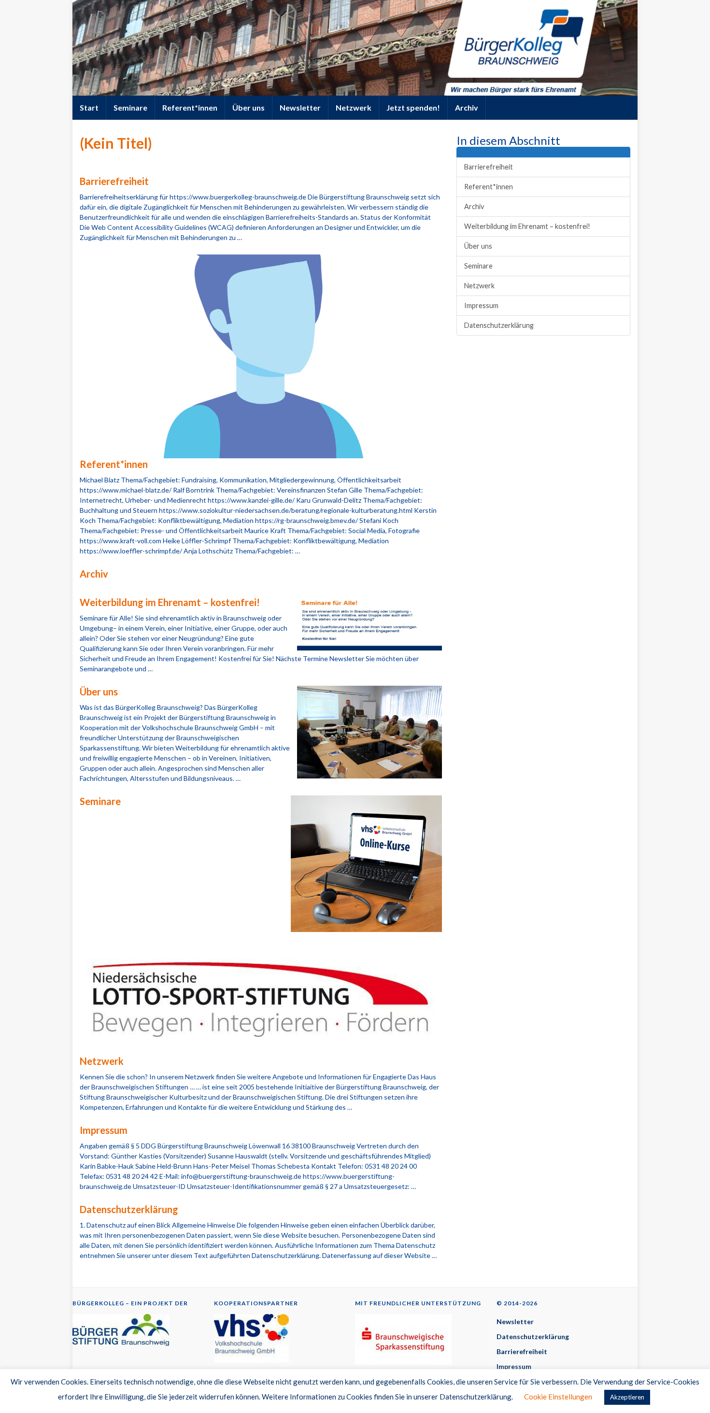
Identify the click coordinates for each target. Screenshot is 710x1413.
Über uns (248, 107)
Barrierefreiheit (114, 181)
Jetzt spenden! (413, 107)
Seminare (130, 107)
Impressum (104, 1130)
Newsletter (300, 107)
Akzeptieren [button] (627, 1397)
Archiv (466, 107)
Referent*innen (189, 107)
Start (89, 107)
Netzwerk (353, 107)
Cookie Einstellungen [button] (558, 1396)
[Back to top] (688, 1391)
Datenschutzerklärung (129, 1209)
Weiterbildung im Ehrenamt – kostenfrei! (170, 602)
